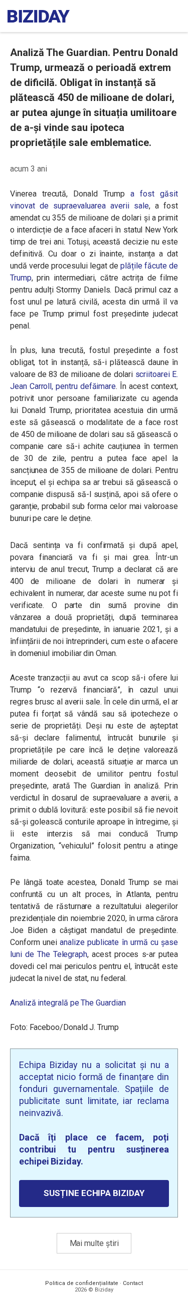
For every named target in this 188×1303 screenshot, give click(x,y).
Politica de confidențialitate (81, 1283)
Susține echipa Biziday (94, 1193)
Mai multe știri (94, 1243)
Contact (133, 1283)
